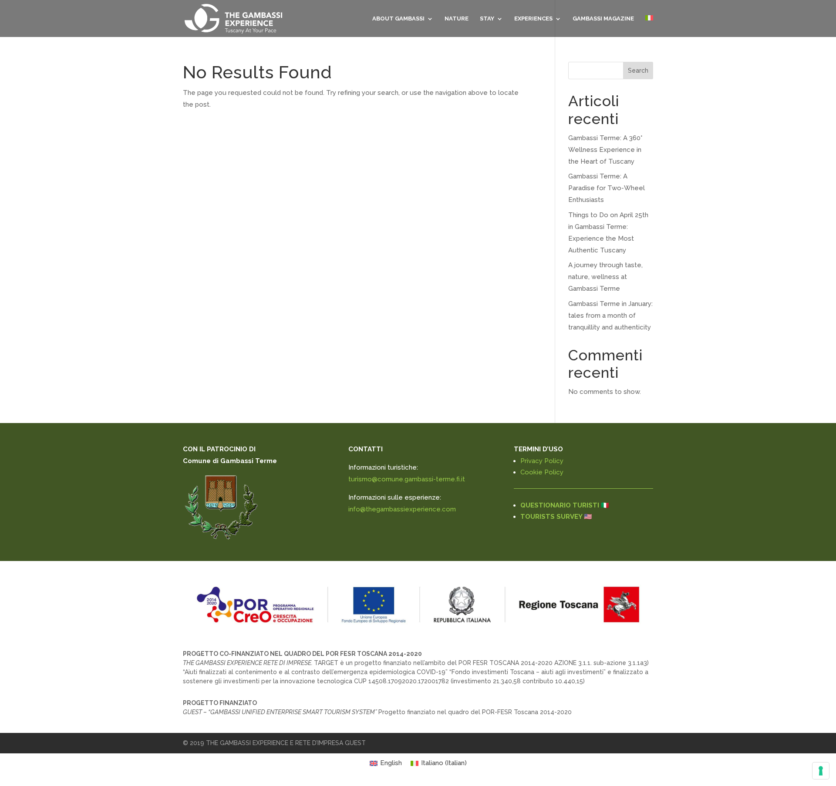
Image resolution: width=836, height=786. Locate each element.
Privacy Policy (541, 461)
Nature (457, 19)
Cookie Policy (541, 472)
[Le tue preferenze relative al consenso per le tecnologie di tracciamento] (820, 770)
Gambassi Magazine (603, 19)
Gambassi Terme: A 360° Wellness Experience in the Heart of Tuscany (605, 149)
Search (638, 70)
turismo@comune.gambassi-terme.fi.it (406, 479)
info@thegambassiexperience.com (402, 509)
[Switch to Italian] (649, 26)
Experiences (533, 19)
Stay (487, 19)
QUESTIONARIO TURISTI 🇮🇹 (564, 505)
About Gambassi (398, 19)
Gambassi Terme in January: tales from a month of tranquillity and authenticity (610, 315)
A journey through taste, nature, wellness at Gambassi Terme (605, 276)
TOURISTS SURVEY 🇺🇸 (556, 517)
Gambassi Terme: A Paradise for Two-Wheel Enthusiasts (606, 188)
